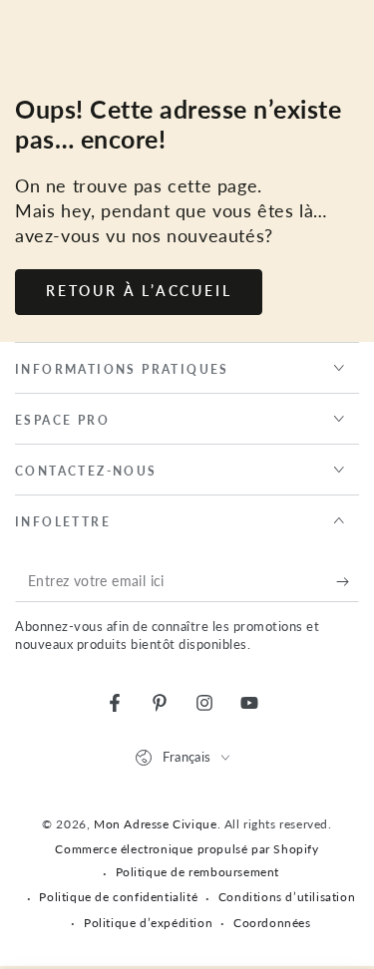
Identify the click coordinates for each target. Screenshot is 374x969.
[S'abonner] (347, 582)
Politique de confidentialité (118, 896)
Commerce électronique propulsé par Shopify (186, 848)
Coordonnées (272, 922)
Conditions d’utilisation (286, 896)
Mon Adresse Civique (155, 823)
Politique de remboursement (198, 871)
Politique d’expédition (148, 922)
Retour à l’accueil (138, 290)
